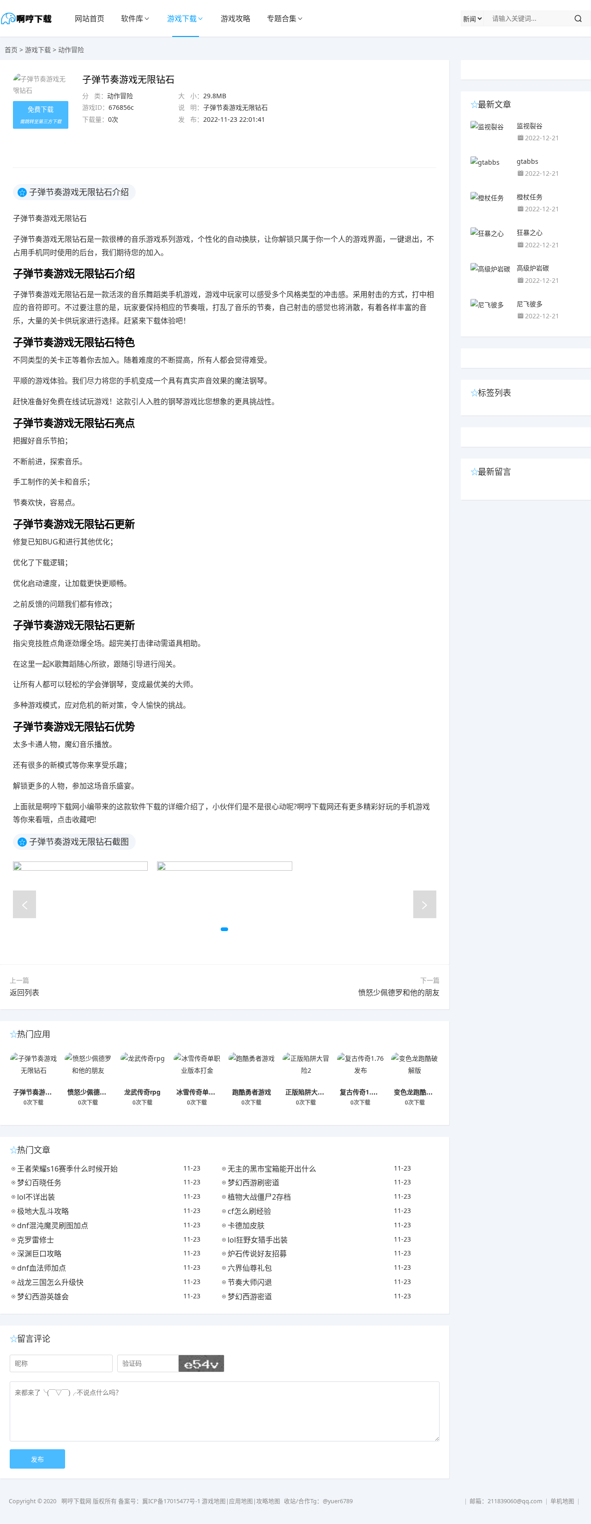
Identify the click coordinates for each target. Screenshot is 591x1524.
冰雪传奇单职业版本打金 (211, 1091)
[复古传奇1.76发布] (360, 1068)
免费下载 (40, 115)
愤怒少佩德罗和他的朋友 (399, 992)
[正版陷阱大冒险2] (306, 1068)
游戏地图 (214, 1501)
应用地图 (241, 1501)
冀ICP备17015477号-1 (171, 1501)
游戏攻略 (235, 18)
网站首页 (89, 18)
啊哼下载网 (76, 1501)
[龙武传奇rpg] (142, 1068)
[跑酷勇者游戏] (251, 1068)
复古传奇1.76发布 (366, 1091)
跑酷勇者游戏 (251, 1091)
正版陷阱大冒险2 (309, 1091)
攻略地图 (268, 1501)
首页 (11, 49)
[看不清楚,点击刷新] (201, 1363)
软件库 (132, 18)
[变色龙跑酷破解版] (414, 1068)
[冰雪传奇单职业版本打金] (197, 1068)
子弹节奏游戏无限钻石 (45, 1091)
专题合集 (281, 18)
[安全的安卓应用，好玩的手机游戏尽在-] (26, 25)
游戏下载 (182, 18)
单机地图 (562, 1501)
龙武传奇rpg (142, 1091)
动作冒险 (71, 49)
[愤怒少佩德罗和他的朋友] (88, 1068)
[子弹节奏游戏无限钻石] (33, 1068)
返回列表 (24, 992)
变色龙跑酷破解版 (420, 1091)
